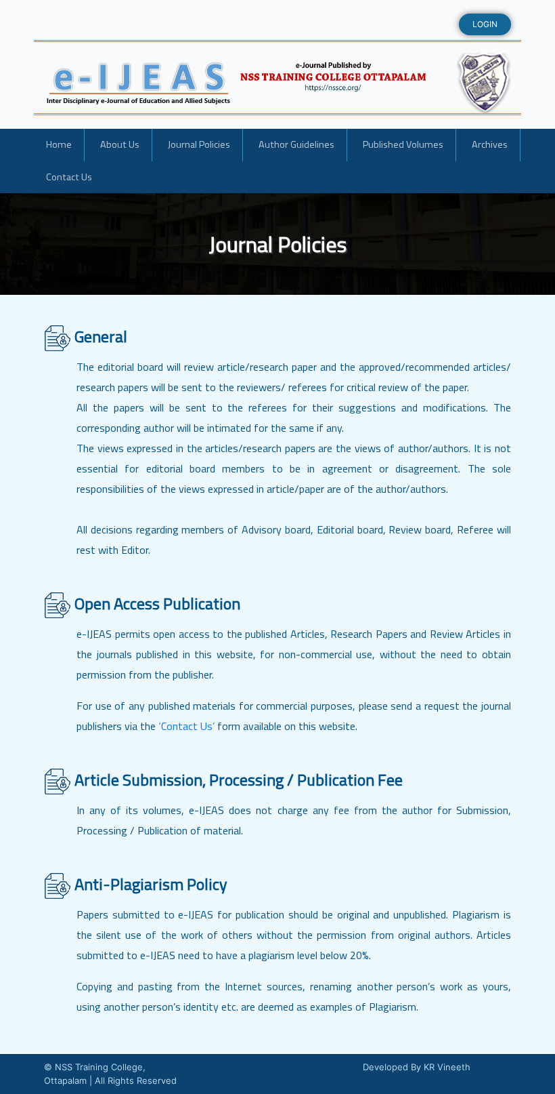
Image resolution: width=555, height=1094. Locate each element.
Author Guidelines (296, 144)
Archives (490, 144)
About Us (119, 144)
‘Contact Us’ (186, 726)
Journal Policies (199, 144)
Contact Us (69, 176)
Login (484, 24)
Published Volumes (403, 144)
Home (59, 144)
